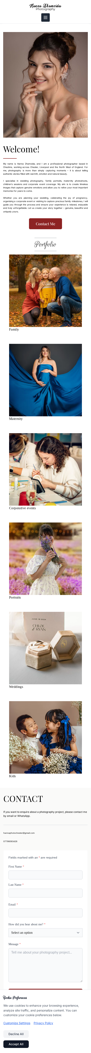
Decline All (16, 1034)
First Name (16, 866)
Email (13, 904)
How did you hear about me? (27, 924)
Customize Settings (16, 1023)
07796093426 (10, 841)
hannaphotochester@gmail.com (18, 833)
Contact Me (45, 223)
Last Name (16, 884)
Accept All (16, 1044)
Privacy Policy (43, 1023)
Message (14, 944)
